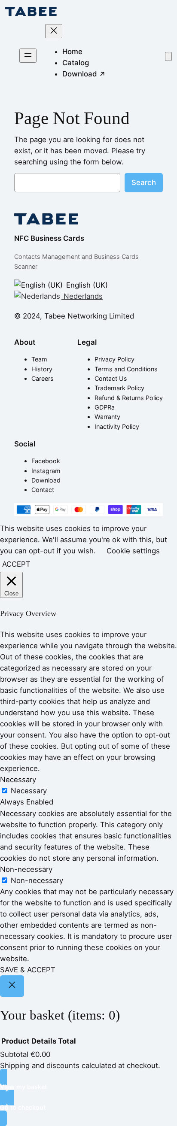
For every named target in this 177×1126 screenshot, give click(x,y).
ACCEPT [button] (16, 564)
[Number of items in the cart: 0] (168, 56)
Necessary (29, 790)
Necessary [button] (18, 779)
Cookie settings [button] (133, 550)
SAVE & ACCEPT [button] (27, 969)
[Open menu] (28, 56)
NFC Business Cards (49, 238)
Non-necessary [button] (26, 869)
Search (143, 182)
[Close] (12, 986)
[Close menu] (53, 31)
